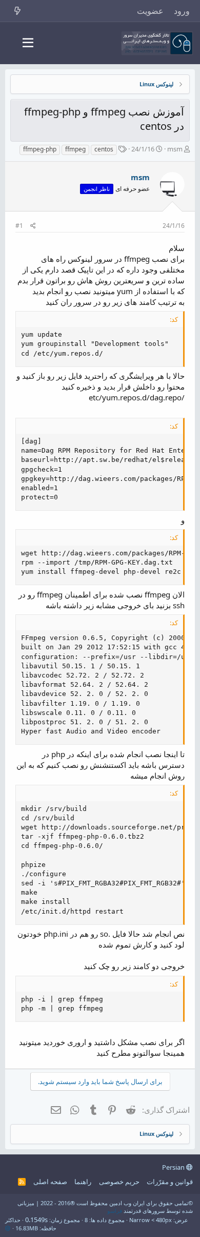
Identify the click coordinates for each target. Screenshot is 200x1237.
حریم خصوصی (119, 1181)
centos (103, 149)
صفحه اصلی (50, 1181)
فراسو (114, 1210)
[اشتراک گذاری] (33, 226)
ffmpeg (75, 149)
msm (175, 148)
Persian (174, 1167)
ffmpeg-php (39, 149)
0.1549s (36, 1219)
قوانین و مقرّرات (170, 1181)
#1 (19, 225)
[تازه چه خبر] (17, 11)
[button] (28, 43)
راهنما (82, 1181)
